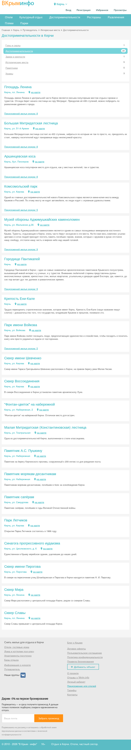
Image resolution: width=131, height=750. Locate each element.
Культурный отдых (30, 17)
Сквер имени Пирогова (22, 566)
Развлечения (116, 17)
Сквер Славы (14, 612)
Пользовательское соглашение (84, 652)
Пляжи (9, 23)
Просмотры (120, 10)
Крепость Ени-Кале (19, 298)
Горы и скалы (65, 45)
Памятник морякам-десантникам (30, 473)
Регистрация (84, 10)
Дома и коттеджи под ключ (19, 651)
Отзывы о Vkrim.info (78, 677)
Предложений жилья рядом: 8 (21, 113)
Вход (68, 10)
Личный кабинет (76, 681)
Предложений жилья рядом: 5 (21, 210)
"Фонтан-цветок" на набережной (29, 404)
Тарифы (71, 690)
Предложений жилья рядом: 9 (21, 249)
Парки (24, 23)
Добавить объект (84, 667)
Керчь (60, 4)
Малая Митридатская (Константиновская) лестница (45, 427)
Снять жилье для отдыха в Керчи (24, 642)
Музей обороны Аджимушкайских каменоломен (42, 219)
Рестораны (94, 17)
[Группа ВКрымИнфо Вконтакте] (23, 675)
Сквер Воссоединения (21, 380)
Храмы (65, 73)
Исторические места (65, 62)
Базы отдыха (11, 660)
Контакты (72, 694)
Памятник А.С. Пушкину (23, 450)
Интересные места (50, 30)
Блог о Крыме (75, 642)
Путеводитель (30, 30)
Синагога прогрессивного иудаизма (32, 543)
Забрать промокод (48, 718)
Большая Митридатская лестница (31, 122)
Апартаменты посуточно (18, 655)
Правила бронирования (80, 661)
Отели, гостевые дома (16, 647)
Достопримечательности (64, 17)
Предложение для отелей (81, 686)
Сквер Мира (13, 589)
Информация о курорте (17, 665)
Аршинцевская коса (19, 156)
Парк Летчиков (15, 519)
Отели (9, 17)
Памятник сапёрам (19, 496)
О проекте (73, 673)
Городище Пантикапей (22, 258)
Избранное (102, 10)
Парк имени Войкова (20, 324)
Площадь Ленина (18, 86)
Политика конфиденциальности (85, 657)
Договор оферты (76, 648)
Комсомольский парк (20, 186)
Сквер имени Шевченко (22, 357)
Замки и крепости (65, 56)
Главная (6, 30)
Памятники (65, 68)
